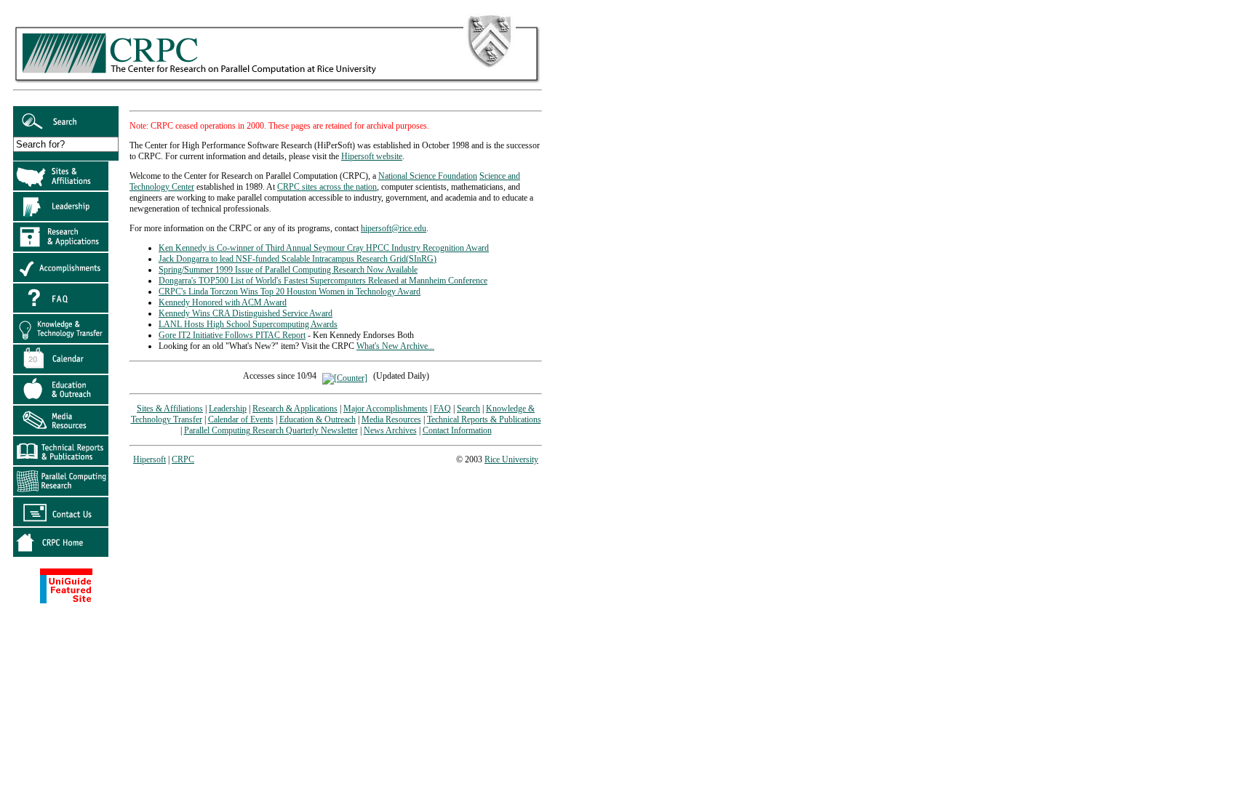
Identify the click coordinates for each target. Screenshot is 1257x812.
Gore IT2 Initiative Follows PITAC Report (232, 335)
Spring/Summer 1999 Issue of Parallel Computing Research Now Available (288, 270)
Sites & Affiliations (170, 408)
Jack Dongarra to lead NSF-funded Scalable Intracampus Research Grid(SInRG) (297, 259)
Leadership (228, 408)
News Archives (390, 430)
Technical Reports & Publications (484, 419)
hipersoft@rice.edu (393, 228)
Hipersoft (149, 459)
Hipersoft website (371, 156)
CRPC (183, 459)
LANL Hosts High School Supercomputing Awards (248, 324)
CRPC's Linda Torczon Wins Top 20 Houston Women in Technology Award (289, 291)
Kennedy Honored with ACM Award (223, 302)
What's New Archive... (395, 346)
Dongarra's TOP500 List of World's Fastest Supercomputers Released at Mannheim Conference (323, 281)
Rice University (511, 459)
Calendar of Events (241, 419)
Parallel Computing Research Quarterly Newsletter (271, 430)
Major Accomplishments (385, 408)
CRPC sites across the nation (327, 187)
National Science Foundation (427, 176)
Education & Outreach (317, 419)
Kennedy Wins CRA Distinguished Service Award (245, 313)
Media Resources (391, 419)
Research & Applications (295, 408)
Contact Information (457, 430)
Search (468, 408)
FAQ (442, 408)
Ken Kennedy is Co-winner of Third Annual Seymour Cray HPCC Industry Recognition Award (324, 248)
